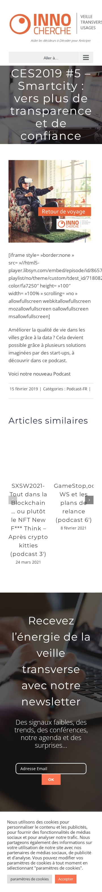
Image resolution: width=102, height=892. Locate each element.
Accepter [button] (65, 878)
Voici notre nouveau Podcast (39, 373)
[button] (12, 500)
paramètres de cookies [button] (29, 878)
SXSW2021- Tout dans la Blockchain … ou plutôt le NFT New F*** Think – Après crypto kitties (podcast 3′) (28, 519)
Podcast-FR (77, 388)
